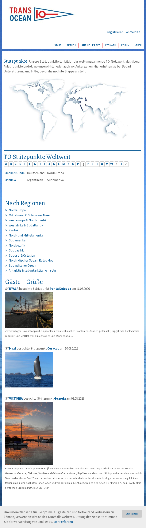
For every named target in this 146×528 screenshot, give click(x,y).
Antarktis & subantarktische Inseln (32, 270)
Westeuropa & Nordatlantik (28, 220)
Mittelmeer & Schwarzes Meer (29, 215)
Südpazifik (16, 250)
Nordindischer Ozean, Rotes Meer (32, 260)
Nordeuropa (17, 210)
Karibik (13, 230)
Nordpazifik (17, 245)
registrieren (115, 32)
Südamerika (17, 240)
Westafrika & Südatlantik (26, 225)
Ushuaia (10, 180)
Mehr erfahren (63, 522)
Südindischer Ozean (22, 265)
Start (57, 45)
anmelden (133, 32)
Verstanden (131, 513)
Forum (125, 45)
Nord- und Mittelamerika (26, 235)
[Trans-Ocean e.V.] (41, 14)
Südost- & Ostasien (22, 255)
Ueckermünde (15, 173)
